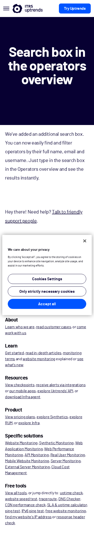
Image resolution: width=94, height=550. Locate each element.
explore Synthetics (52, 417)
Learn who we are (20, 327)
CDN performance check (25, 505)
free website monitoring (65, 511)
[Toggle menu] (6, 8)
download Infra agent (22, 397)
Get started (14, 353)
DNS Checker (69, 499)
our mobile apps (22, 391)
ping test (12, 511)
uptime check (71, 493)
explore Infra (29, 423)
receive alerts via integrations (61, 385)
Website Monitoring (21, 443)
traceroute (48, 499)
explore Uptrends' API (55, 391)
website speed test (21, 499)
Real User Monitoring (67, 455)
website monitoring (39, 359)
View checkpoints (20, 385)
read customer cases (53, 327)
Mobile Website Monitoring (27, 461)
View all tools (16, 493)
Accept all (47, 304)
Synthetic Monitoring (56, 443)
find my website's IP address (28, 517)
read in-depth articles (43, 353)
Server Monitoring (65, 461)
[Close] (84, 241)
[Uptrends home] (28, 8)
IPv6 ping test (33, 511)
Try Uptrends (74, 8)
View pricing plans (20, 417)
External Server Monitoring (27, 467)
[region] (46, 275)
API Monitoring (37, 455)
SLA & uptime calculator (67, 505)
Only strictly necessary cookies (47, 291)
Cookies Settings (47, 279)
